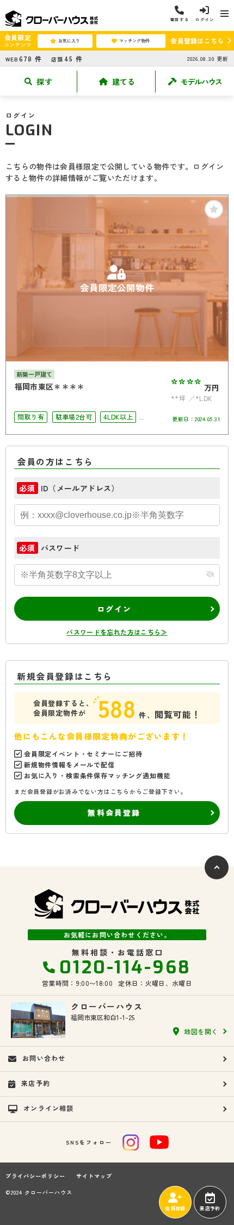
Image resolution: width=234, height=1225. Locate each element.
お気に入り (69, 40)
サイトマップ (94, 1176)
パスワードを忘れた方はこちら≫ (116, 631)
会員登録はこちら (197, 40)
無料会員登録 (114, 812)
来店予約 (210, 1208)
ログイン (114, 608)
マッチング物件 (134, 40)
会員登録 (175, 1208)
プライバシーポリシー (35, 1176)
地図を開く (201, 1031)
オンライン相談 (48, 1107)
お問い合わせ (43, 1057)
